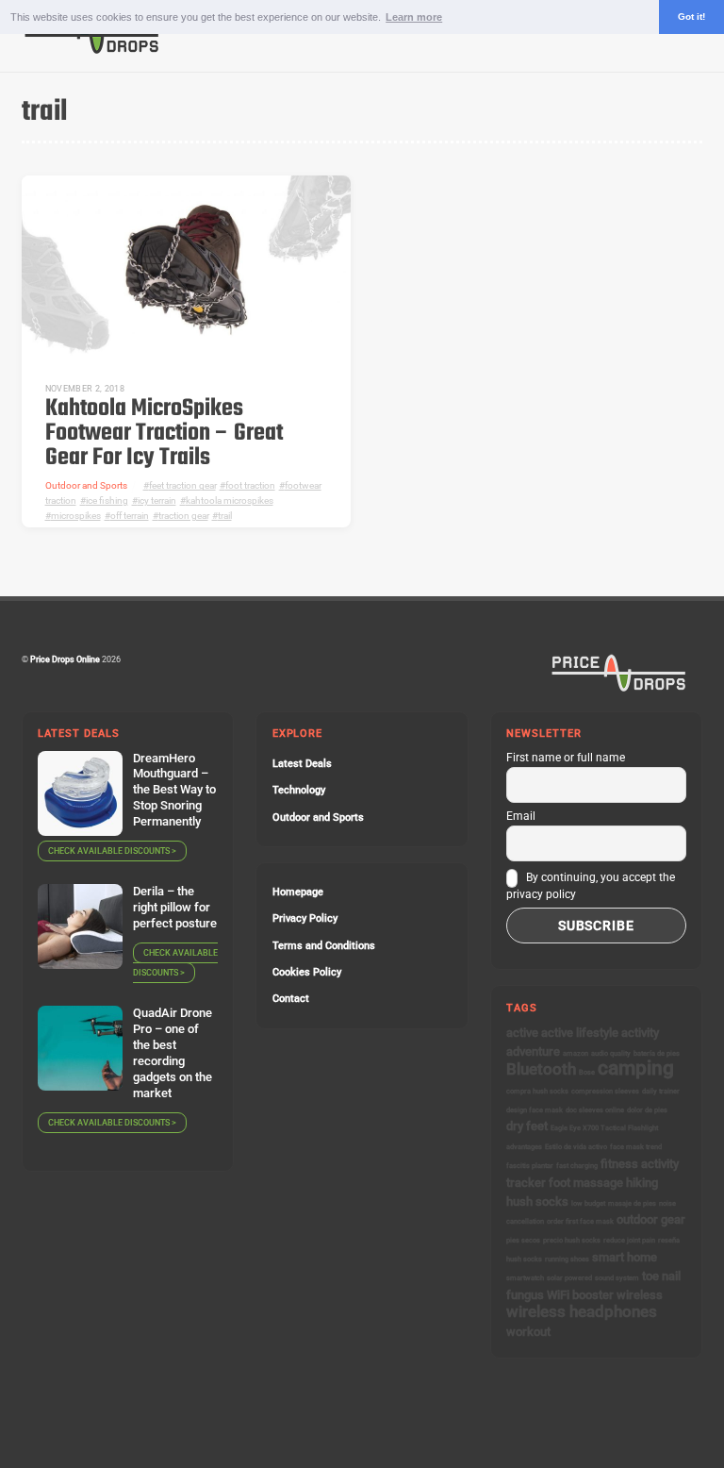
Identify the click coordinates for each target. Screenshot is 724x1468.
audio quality (611, 1053)
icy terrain (157, 500)
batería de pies (657, 1053)
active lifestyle (579, 1033)
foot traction (250, 485)
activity (640, 1033)
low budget (588, 1203)
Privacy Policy (304, 918)
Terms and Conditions (323, 946)
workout (528, 1332)
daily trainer (661, 1091)
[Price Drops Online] (92, 49)
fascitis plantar (529, 1165)
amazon (575, 1053)
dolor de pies (647, 1110)
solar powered (569, 1278)
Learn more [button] (414, 17)
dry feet (527, 1126)
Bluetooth (541, 1068)
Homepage (297, 892)
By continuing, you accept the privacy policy (590, 886)
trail (225, 515)
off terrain (129, 515)
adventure (533, 1051)
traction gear (183, 515)
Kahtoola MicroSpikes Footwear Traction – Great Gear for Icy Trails (164, 433)
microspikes (76, 515)
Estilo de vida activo (576, 1147)
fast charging (577, 1165)
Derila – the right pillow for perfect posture (175, 907)
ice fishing (107, 500)
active (522, 1033)
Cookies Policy (306, 972)
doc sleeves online (595, 1110)
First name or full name (565, 757)
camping (636, 1068)
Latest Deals (302, 764)
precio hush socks (572, 1240)
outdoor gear (651, 1219)
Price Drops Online (65, 659)
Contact (290, 999)
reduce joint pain (629, 1240)
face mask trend (636, 1147)
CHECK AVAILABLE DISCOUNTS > (112, 851)
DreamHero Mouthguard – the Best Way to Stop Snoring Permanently (174, 789)
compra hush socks (537, 1091)
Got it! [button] (691, 16)
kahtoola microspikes (229, 500)
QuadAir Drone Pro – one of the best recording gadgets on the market (172, 1052)
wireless (640, 1295)
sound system (617, 1278)
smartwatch (525, 1278)
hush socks (537, 1201)
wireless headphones (581, 1311)
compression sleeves (605, 1091)
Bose (587, 1072)
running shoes (567, 1259)
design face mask (534, 1110)
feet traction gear (182, 485)
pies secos (523, 1240)
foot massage (586, 1183)
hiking (642, 1183)
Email (520, 816)
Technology (298, 790)
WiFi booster (580, 1295)
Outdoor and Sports (86, 485)
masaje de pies (632, 1203)
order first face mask (580, 1221)
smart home (624, 1257)
